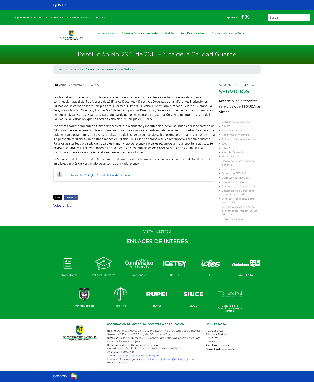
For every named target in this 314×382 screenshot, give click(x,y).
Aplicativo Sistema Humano (239, 139)
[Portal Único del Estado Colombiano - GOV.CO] (60, 5)
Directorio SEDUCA (234, 173)
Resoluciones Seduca (120, 69)
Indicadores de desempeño (93, 17)
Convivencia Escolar (234, 182)
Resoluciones (96, 69)
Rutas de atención (233, 219)
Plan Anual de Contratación (239, 186)
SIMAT (226, 126)
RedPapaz (228, 169)
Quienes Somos (106, 33)
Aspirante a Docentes (235, 134)
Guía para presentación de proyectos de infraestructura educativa (240, 210)
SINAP (226, 148)
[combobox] (289, 17)
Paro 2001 (69, 17)
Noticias (169, 33)
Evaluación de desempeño (226, 33)
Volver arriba (62, 205)
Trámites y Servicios (133, 33)
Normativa (152, 33)
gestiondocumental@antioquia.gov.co (138, 355)
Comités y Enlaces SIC (236, 177)
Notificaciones (231, 156)
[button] (57, 197)
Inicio (61, 69)
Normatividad (76, 69)
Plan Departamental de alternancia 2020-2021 (35, 17)
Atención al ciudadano (193, 33)
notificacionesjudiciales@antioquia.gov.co (169, 359)
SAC (224, 143)
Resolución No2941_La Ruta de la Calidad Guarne (98, 175)
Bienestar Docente (233, 130)
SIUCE (193, 305)
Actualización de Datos (236, 122)
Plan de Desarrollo (233, 152)
